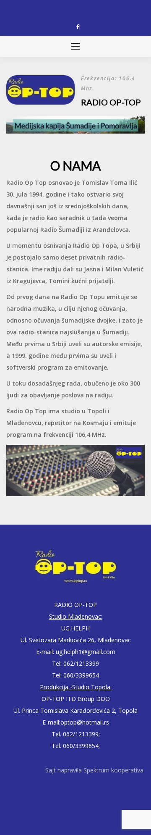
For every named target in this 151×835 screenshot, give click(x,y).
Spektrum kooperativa (113, 770)
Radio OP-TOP (111, 102)
